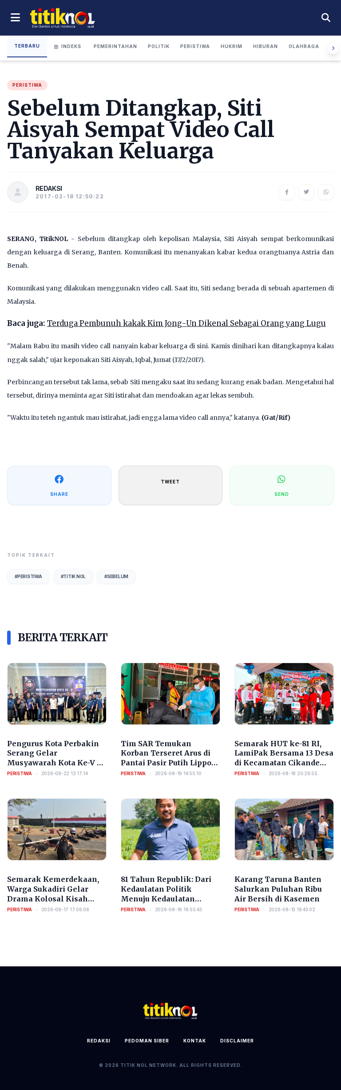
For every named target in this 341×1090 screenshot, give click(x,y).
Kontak (194, 1040)
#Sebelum (116, 576)
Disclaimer (237, 1040)
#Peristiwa (28, 576)
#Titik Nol (73, 576)
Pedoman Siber (147, 1040)
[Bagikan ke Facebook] (287, 192)
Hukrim (231, 46)
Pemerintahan (115, 46)
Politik (159, 46)
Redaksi (99, 1040)
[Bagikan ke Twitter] (306, 192)
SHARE (59, 494)
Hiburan (265, 46)
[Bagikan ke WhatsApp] (326, 192)
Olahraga (304, 46)
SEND (281, 494)
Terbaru (27, 45)
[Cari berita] (326, 18)
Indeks (71, 46)
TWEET (170, 481)
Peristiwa (195, 46)
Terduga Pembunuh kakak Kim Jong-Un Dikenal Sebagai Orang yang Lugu (186, 323)
